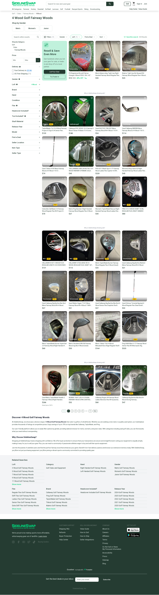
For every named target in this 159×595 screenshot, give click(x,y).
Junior (46, 28)
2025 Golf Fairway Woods (124, 496)
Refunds (62, 532)
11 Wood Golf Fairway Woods (23, 481)
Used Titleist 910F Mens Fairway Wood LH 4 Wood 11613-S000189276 (53, 170)
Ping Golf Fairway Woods (55, 496)
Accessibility (107, 553)
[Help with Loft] (17, 84)
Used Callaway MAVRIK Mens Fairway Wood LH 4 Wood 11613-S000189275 (133, 130)
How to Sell (84, 532)
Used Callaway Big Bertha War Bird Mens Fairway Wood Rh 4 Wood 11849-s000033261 (54, 304)
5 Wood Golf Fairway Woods (23, 471)
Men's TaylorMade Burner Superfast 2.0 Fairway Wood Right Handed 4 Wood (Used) (54, 345)
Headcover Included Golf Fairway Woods (95, 492)
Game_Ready (100, 339)
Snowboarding (95, 9)
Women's (32, 28)
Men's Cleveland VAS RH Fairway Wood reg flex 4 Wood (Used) (80, 345)
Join (145, 4)
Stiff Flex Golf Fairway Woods (23, 496)
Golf (61, 9)
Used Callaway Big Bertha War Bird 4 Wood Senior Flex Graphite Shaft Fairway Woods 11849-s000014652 (107, 304)
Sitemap (105, 560)
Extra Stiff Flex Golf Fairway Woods (25, 506)
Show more (16, 484)
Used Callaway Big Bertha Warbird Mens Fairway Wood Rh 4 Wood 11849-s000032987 (133, 264)
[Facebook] (18, 542)
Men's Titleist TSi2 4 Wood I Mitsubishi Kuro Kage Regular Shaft (107, 345)
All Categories (17, 9)
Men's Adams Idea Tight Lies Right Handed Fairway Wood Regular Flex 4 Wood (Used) (107, 74)
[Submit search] (110, 4)
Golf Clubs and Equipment (56, 468)
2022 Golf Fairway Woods (124, 499)
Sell (127, 4)
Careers (105, 532)
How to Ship (84, 536)
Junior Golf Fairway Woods (125, 475)
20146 (29, 70)
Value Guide (142, 9)
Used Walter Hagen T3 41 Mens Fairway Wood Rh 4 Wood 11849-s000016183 (80, 304)
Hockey (33, 9)
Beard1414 (46, 393)
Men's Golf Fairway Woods (125, 468)
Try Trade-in (54, 77)
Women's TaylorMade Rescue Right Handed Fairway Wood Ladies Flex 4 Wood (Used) (107, 210)
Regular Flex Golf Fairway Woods (24, 492)
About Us (105, 529)
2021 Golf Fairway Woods (124, 502)
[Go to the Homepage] (24, 4)
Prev (64, 411)
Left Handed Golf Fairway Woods (92, 471)
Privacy (105, 543)
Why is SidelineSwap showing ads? (94, 93)
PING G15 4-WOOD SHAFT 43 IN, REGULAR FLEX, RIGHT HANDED (133, 210)
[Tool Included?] (25, 116)
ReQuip (45, 339)
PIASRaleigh (127, 124)
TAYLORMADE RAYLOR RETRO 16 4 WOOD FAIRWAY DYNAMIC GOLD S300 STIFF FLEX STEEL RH (81, 170)
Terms (104, 540)
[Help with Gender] (19, 79)
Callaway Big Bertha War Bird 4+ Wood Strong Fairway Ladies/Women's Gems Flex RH (133, 399)
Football (67, 9)
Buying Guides (43, 542)
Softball (48, 9)
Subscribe (106, 579)
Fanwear (26, 9)
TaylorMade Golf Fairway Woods (58, 499)
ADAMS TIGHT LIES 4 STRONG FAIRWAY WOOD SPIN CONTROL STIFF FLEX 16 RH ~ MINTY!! (80, 399)
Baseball (40, 9)
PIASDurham (100, 124)
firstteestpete (74, 69)
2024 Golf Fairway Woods (124, 492)
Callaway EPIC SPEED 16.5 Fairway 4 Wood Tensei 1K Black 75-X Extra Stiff (81, 130)
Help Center (133, 9)
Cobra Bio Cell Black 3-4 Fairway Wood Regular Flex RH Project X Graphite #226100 (53, 210)
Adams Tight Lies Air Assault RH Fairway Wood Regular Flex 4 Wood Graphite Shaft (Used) (134, 74)
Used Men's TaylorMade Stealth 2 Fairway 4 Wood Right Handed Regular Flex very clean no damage (54, 399)
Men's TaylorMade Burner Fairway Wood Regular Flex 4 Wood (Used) (106, 264)
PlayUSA (45, 124)
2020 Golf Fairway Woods (124, 506)
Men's (18, 28)
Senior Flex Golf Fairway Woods (24, 502)
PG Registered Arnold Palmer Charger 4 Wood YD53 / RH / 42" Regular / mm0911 (80, 74)
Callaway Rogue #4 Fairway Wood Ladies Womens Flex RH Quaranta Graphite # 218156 (106, 399)
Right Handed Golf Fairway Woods (93, 468)
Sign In (139, 4)
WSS (124, 204)
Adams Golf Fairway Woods (56, 506)
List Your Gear (54, 72)
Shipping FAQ (64, 529)
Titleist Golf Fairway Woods (56, 502)
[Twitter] (29, 542)
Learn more (42, 536)
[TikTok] (34, 542)
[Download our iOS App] (135, 530)
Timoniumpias (127, 258)
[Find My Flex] (16, 105)
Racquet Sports (77, 9)
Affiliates (105, 536)
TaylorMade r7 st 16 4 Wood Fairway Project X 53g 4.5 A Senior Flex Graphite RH (54, 130)
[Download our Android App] (137, 535)
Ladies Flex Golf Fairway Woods (24, 499)
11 (90, 411)
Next (95, 411)
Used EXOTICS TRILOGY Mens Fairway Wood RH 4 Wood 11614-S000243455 (106, 130)
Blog (104, 564)
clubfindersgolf (74, 124)
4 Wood (38, 13)
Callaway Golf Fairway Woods (57, 492)
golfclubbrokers (101, 164)
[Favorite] (92, 43)
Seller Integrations (87, 540)
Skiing (86, 9)
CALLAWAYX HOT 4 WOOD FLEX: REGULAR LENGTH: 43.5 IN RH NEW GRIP (53, 264)
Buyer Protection (65, 536)
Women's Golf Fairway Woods (126, 471)
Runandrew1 (100, 69)
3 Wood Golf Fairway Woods (23, 468)
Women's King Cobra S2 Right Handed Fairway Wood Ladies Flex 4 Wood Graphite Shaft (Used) (134, 170)
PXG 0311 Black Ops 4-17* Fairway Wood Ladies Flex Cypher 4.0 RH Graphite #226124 (107, 170)
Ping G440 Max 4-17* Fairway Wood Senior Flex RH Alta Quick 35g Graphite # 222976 (134, 345)
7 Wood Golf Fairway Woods (23, 475)
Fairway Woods (28, 13)
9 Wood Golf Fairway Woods (23, 478)
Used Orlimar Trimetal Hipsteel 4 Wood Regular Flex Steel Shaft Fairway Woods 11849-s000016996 (134, 304)
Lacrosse (55, 9)
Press (104, 556)
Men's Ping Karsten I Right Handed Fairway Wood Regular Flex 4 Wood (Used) (80, 210)
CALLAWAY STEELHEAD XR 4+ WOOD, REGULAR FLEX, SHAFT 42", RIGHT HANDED (80, 264)
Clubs (19, 13)
